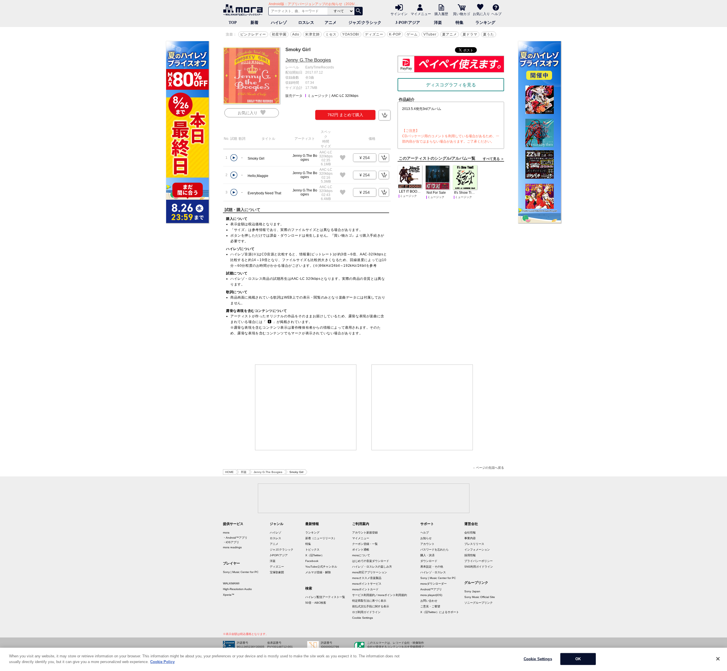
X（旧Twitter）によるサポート (439, 612)
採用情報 (470, 555)
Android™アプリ (431, 589)
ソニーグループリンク (478, 602)
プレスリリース (474, 543)
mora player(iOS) (431, 595)
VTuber (429, 34)
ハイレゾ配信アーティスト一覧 (325, 597)
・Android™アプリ (235, 537)
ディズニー (374, 34)
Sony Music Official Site (479, 597)
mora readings (232, 547)
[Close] (718, 659)
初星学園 (279, 34)
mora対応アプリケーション (369, 572)
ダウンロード (428, 560)
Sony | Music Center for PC (240, 572)
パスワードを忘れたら (434, 549)
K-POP (395, 34)
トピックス (312, 549)
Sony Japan (472, 591)
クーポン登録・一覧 (365, 543)
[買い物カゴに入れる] (384, 115)
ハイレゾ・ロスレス (433, 572)
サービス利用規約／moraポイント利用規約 (379, 595)
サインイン (399, 13)
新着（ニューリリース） (321, 538)
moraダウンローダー (433, 583)
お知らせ (426, 538)
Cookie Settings (362, 617)
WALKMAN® (231, 583)
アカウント (427, 543)
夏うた (488, 34)
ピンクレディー (253, 34)
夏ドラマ (470, 34)
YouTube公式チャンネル (321, 566)
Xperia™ (228, 594)
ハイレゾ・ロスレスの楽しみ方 (372, 566)
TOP (233, 22)
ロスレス (306, 22)
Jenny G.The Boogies (308, 60)
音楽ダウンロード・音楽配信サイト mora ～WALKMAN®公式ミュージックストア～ (244, 10)
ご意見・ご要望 (430, 606)
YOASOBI (350, 34)
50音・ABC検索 (315, 602)
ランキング (485, 22)
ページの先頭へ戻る (490, 467)
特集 (459, 22)
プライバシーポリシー (478, 560)
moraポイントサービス (366, 583)
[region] (363, 659)
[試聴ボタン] (233, 157)
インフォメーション (477, 549)
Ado (295, 34)
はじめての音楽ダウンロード (370, 560)
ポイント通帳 (360, 549)
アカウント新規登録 (365, 532)
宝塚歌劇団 (277, 572)
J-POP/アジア (407, 22)
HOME (229, 472)
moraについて (361, 555)
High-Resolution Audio (237, 589)
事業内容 (470, 538)
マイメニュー (421, 13)
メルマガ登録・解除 (318, 572)
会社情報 (470, 532)
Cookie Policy (162, 661)
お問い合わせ (428, 600)
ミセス (331, 34)
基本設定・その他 (431, 566)
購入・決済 (427, 555)
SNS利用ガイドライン (478, 566)
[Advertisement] (306, 407)
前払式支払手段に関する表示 (370, 606)
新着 (254, 22)
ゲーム (412, 34)
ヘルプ (496, 13)
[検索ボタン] (358, 11)
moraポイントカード (365, 589)
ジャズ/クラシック (364, 22)
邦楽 (243, 472)
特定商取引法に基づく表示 (369, 600)
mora (226, 532)
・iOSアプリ (231, 542)
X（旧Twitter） (314, 555)
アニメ (331, 22)
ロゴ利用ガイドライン (366, 612)
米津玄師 (312, 34)
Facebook (311, 560)
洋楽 (438, 22)
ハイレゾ (279, 22)
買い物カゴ (461, 13)
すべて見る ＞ (493, 159)
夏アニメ (449, 34)
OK (578, 659)
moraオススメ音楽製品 (366, 578)
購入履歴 (441, 13)
